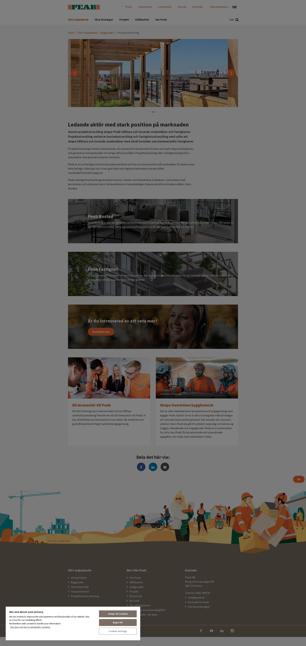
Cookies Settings (118, 631)
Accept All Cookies (118, 613)
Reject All (118, 622)
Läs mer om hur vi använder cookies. (30, 627)
